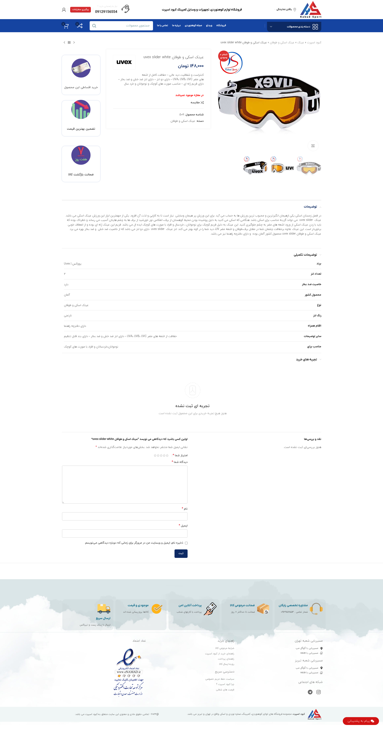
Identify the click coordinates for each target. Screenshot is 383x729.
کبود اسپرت (314, 42)
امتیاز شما (180, 455)
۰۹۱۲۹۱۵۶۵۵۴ (287, 612)
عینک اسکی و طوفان (282, 42)
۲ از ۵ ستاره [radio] (164, 455)
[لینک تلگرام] (310, 692)
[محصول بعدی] (64, 42)
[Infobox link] (112, 9)
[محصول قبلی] (74, 42)
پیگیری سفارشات (80, 9)
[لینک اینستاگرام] (318, 692)
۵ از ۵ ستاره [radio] (155, 455)
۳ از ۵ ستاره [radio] (161, 455)
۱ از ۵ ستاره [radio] (167, 455)
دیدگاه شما (180, 462)
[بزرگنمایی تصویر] (313, 146)
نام (185, 509)
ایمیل (183, 526)
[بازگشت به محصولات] (69, 42)
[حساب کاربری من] (64, 10)
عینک (300, 42)
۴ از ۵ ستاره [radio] (158, 455)
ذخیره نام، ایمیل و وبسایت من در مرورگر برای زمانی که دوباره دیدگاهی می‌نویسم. (134, 543)
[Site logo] (310, 9)
